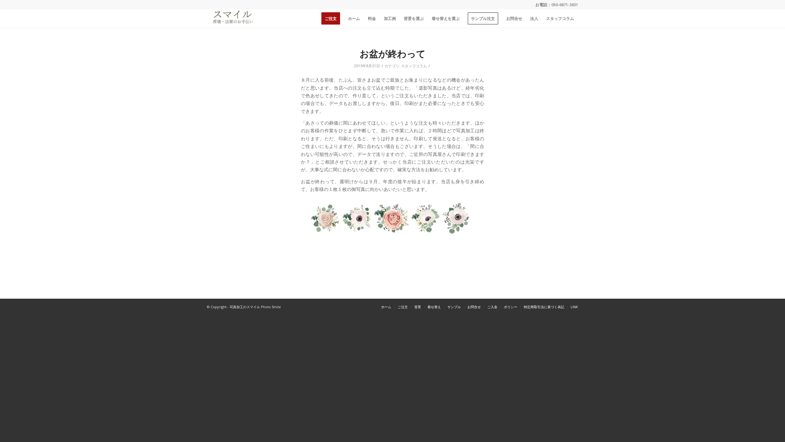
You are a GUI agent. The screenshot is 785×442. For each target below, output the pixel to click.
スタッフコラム (414, 65)
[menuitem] (330, 18)
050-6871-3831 (564, 4)
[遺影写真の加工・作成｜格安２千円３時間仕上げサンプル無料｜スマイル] (232, 18)
